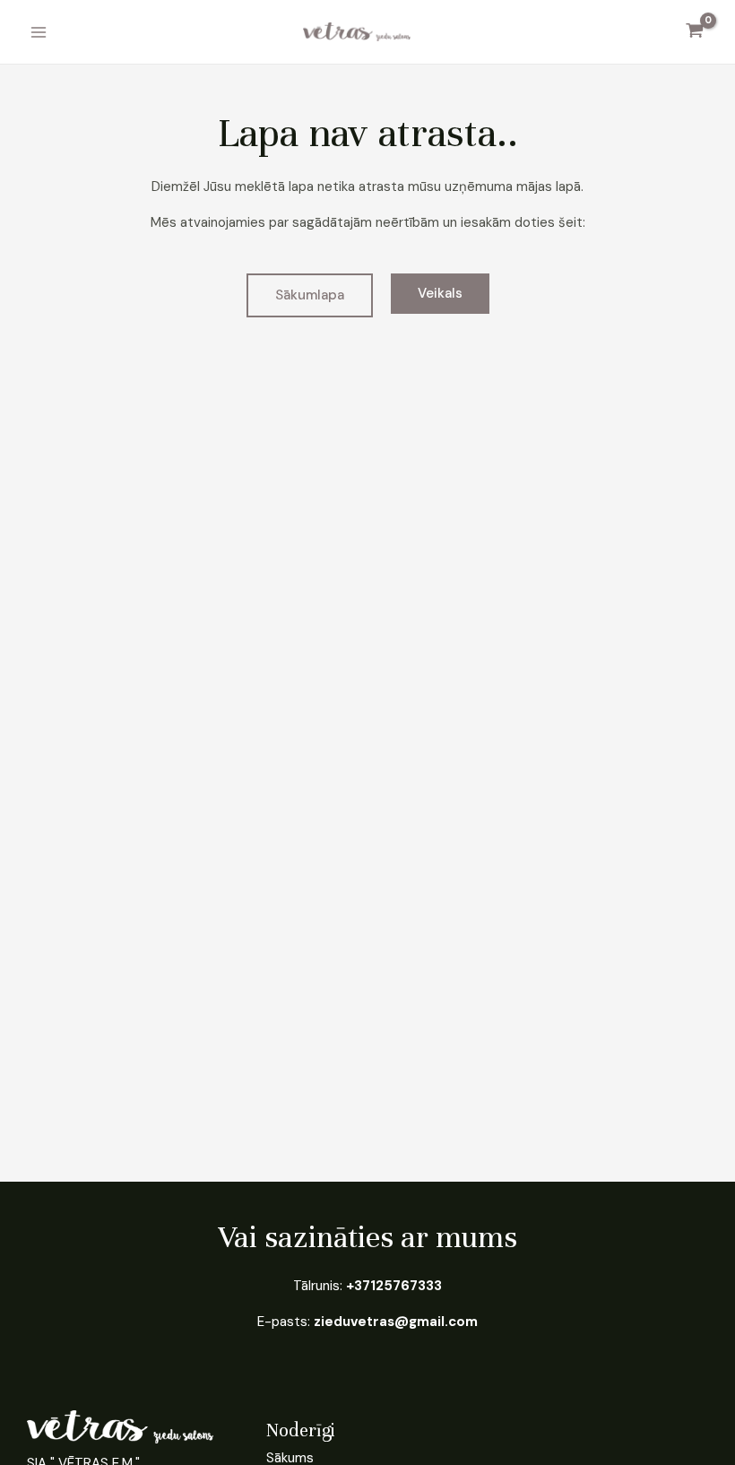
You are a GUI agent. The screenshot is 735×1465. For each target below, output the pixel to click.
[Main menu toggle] (38, 31)
